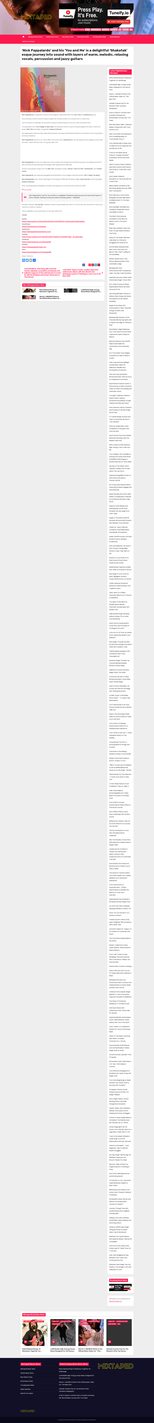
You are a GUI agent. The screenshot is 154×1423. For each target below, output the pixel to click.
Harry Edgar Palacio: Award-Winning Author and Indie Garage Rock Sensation (119, 1101)
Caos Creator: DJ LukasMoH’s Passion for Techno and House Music (119, 1029)
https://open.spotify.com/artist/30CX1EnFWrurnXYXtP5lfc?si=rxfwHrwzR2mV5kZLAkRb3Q (53, 222)
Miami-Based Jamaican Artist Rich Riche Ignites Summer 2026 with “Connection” (120, 188)
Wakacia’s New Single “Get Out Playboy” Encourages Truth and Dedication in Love (120, 1267)
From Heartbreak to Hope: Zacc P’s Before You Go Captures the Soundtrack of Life (120, 145)
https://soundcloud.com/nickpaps (34, 227)
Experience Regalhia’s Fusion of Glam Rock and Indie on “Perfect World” (120, 477)
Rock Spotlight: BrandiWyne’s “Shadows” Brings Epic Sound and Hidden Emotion (119, 209)
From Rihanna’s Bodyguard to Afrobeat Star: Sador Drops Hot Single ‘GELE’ (120, 1073)
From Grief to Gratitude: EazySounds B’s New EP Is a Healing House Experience (118, 726)
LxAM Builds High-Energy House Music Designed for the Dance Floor (90, 291)
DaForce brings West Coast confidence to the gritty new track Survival (119, 428)
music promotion (96, 29)
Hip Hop (87, 29)
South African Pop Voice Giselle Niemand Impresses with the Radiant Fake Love (120, 438)
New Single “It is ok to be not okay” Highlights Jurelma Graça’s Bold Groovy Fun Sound (120, 576)
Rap (120, 29)
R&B (131, 29)
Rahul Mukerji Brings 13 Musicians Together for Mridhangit (48, 291)
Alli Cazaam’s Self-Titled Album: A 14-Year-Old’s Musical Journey (120, 1064)
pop (119, 1324)
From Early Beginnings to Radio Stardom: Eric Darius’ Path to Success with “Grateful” (120, 1082)
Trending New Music (99, 37)
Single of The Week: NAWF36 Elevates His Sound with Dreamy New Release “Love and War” (120, 520)
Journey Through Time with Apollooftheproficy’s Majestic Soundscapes (119, 1210)
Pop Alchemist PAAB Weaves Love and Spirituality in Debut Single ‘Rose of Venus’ (119, 1047)
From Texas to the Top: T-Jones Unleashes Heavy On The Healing (120, 735)
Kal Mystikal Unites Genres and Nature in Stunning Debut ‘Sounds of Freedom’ (120, 1201)
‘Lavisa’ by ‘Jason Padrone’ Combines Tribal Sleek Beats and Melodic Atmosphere (119, 529)
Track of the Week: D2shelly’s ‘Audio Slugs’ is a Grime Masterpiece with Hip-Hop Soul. (120, 1138)
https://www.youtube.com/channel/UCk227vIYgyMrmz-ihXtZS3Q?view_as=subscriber (52, 237)
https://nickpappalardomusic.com (34, 247)
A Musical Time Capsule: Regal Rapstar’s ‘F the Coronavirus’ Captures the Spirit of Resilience (120, 994)
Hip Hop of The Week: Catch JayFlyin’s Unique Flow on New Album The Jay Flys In (119, 468)
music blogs (105, 29)
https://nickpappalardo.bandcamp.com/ (36, 232)
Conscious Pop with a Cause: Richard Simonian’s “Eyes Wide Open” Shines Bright (119, 679)
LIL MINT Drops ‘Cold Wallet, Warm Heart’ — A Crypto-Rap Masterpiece (119, 698)
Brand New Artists (83, 37)
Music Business (115, 37)
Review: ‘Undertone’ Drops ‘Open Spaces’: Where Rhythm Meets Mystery (120, 947)
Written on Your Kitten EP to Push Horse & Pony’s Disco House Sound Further (119, 560)
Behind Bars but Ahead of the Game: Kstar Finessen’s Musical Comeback (120, 1192)
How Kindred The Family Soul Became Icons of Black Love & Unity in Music (119, 866)
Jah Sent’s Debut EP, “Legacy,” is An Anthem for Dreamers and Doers (120, 931)
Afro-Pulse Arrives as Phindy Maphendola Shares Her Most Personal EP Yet (119, 286)
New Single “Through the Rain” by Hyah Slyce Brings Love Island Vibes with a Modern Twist (120, 644)
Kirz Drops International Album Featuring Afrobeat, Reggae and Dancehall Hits (120, 487)
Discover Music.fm (115, 1301)
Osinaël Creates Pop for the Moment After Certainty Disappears (119, 105)
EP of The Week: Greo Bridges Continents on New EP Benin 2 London (119, 355)
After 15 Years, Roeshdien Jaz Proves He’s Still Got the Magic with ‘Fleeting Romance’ (119, 688)
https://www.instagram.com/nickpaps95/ (36, 252)
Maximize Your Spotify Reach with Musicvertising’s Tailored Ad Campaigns (120, 1239)
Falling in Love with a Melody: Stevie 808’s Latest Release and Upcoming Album (120, 1220)
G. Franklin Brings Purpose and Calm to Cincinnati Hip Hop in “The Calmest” (119, 419)
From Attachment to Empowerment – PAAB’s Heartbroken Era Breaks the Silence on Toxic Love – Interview (119, 890)
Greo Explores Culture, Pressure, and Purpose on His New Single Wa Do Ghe (120, 410)
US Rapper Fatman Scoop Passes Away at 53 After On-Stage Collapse (119, 1092)
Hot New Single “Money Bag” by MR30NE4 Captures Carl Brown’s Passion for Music (120, 1157)
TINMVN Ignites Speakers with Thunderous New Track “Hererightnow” (119, 653)
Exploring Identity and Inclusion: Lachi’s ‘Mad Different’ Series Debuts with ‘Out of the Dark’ (120, 1019)
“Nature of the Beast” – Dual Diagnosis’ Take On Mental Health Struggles (119, 1148)
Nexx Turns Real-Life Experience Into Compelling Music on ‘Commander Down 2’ (120, 136)
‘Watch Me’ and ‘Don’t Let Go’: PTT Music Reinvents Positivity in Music (120, 973)
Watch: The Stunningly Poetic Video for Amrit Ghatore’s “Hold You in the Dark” (120, 716)
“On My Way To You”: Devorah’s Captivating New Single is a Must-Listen (120, 1182)
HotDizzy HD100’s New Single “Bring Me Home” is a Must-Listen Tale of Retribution (119, 1229)
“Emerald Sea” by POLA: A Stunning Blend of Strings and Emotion (119, 744)
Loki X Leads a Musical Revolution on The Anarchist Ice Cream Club (120, 178)
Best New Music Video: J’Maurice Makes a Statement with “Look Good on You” (120, 127)
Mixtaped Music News (35, 37)
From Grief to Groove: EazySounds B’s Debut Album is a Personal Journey (120, 804)
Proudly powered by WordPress (67, 1420)
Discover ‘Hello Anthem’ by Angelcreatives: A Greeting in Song (119, 1166)
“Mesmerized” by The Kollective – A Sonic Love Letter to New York (120, 776)
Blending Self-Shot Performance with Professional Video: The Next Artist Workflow (120, 270)
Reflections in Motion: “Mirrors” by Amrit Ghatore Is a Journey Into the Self (119, 823)
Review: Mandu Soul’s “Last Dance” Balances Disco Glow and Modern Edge (119, 261)
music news (114, 29)
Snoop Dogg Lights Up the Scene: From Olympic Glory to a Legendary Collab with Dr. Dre (120, 1129)
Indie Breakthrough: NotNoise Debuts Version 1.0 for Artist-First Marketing (119, 616)
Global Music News (52, 37)
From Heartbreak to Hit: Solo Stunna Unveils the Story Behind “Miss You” (120, 707)
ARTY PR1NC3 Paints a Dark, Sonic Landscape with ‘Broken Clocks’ (119, 814)
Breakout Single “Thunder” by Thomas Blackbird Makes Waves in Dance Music (119, 663)
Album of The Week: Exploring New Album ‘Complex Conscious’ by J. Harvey (119, 1038)
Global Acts (27, 1321)
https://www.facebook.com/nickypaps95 (36, 242)
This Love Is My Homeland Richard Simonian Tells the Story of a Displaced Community (120, 376)
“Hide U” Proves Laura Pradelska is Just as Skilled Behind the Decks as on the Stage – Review (120, 767)
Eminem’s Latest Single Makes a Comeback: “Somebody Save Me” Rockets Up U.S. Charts (120, 1120)
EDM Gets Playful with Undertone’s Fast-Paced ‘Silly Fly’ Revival (119, 1010)
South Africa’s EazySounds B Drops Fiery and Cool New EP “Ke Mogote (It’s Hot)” (119, 625)
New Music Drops (68, 37)
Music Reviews (56, 1324)
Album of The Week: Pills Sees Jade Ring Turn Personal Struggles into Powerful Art (119, 240)
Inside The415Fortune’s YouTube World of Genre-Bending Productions (120, 539)
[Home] (23, 37)
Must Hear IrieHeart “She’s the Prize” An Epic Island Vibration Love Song (119, 230)
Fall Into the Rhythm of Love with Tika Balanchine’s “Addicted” (119, 833)
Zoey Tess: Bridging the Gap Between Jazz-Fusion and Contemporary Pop (119, 1257)
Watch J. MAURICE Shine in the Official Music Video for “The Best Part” (49, 298)
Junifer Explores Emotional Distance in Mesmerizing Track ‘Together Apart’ (120, 585)
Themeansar (92, 1420)
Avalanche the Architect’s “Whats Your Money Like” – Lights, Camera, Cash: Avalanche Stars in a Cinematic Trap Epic (120, 854)
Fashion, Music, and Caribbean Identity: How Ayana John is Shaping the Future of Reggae (119, 1110)
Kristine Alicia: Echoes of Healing (120, 966)
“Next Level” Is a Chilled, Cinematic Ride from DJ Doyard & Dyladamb (120, 595)
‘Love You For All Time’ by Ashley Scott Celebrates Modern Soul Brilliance (120, 635)
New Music (125, 29)
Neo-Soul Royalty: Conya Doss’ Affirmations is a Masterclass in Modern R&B (120, 842)
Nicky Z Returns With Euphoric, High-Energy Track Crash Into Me (119, 447)
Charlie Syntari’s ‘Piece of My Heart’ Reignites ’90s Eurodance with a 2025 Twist (120, 922)
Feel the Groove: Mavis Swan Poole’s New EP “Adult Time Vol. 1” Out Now (120, 1248)
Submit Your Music (28, 41)
